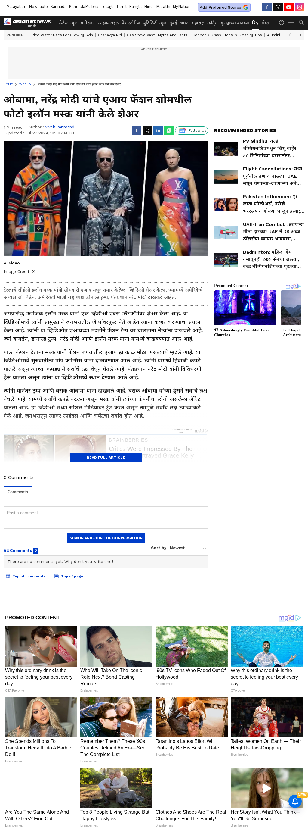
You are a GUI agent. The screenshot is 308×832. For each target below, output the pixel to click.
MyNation (182, 6)
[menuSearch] (301, 22)
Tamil (121, 6)
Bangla (135, 6)
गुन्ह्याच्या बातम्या (235, 22)
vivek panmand (59, 127)
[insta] (299, 7)
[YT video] (289, 7)
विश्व (255, 22)
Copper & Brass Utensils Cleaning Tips (227, 35)
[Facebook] (267, 7)
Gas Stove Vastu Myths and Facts (157, 35)
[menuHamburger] (291, 23)
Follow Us (197, 130)
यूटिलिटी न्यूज (154, 22)
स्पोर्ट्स (212, 22)
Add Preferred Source (220, 7)
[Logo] (29, 23)
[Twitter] (278, 7)
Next (299, 35)
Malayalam (16, 6)
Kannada (58, 6)
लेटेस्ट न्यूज (68, 22)
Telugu (107, 6)
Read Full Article (106, 457)
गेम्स (265, 22)
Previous (290, 35)
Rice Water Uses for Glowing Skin (62, 35)
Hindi (149, 6)
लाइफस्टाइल (108, 22)
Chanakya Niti (110, 35)
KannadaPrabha (83, 6)
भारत (184, 22)
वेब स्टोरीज (131, 22)
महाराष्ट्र (198, 22)
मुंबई (173, 22)
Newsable (38, 6)
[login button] (283, 23)
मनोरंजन (88, 22)
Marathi (163, 6)
